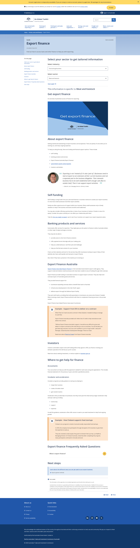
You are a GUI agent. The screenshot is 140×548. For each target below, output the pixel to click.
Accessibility (52, 510)
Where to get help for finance (31, 79)
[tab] (78, 453)
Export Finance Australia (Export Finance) (60, 269)
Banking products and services (31, 71)
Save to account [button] (108, 40)
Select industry (54, 64)
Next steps (26, 84)
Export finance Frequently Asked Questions (34, 82)
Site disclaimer (53, 507)
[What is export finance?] (104, 453)
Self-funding (27, 68)
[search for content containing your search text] (114, 20)
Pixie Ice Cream (69, 334)
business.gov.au (85, 353)
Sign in (106, 13)
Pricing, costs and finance (35, 32)
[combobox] (102, 20)
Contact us (28, 510)
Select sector (53, 74)
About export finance (29, 66)
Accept (111, 7)
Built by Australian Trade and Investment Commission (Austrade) (42, 539)
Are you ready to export (60, 217)
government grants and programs (61, 164)
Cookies (51, 514)
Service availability (30, 518)
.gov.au (30, 13)
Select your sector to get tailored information (32, 62)
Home (25, 32)
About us (28, 507)
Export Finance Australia (30, 74)
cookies (59, 6)
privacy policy (84, 6)
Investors (26, 76)
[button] (138, 1)
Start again (51, 84)
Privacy (27, 514)
